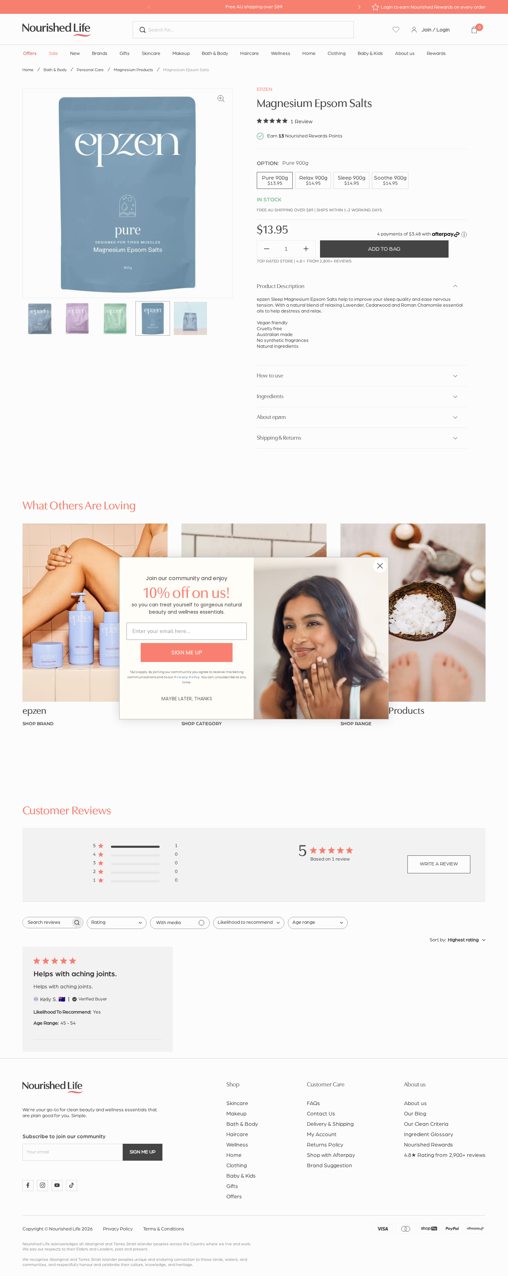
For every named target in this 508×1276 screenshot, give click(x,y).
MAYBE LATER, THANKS (186, 698)
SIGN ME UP (186, 652)
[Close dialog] (380, 566)
